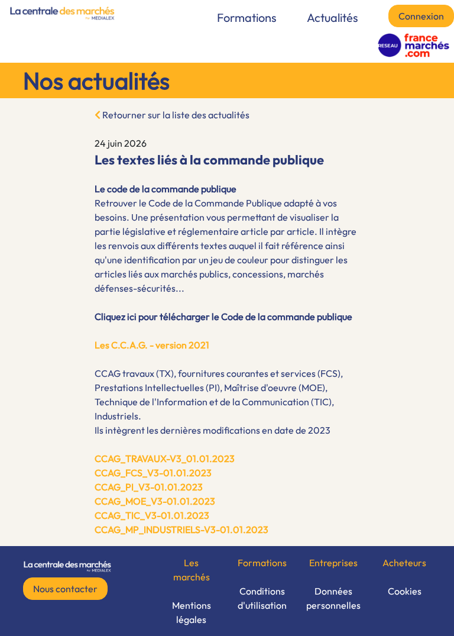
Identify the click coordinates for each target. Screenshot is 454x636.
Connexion (421, 16)
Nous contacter (65, 589)
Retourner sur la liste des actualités (174, 115)
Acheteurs (404, 563)
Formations (247, 17)
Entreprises (333, 563)
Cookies (404, 591)
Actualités (332, 17)
